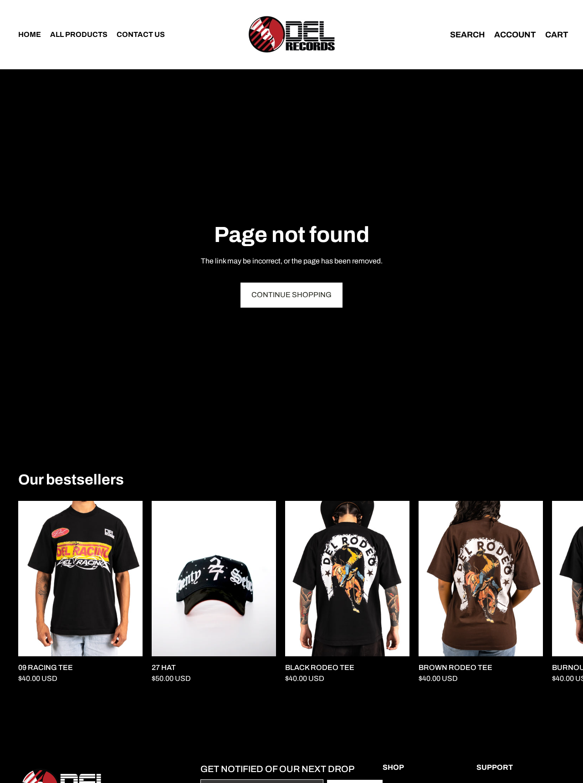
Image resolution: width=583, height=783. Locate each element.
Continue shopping (291, 295)
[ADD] (262, 642)
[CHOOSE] (128, 642)
